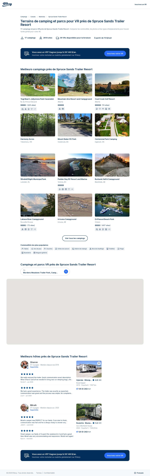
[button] (41, 271)
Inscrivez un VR (140, 4)
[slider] (27, 374)
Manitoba (42, 17)
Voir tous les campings (75, 238)
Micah (33, 405)
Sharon (34, 362)
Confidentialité (49, 473)
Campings (24, 17)
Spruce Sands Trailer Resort (57, 17)
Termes (39, 473)
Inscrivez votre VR (115, 53)
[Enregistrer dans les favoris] (99, 363)
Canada (33, 17)
